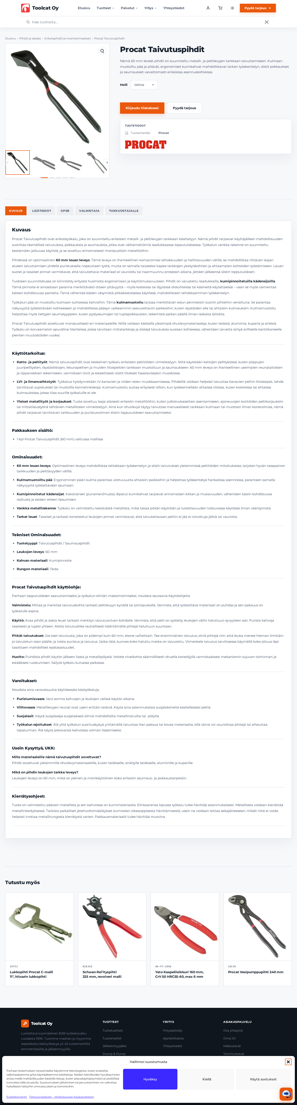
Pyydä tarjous (255, 8)
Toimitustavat (233, 1054)
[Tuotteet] (220, 8)
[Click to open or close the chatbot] (286, 1094)
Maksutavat (232, 1046)
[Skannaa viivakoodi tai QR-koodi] (266, 22)
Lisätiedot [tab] (41, 210)
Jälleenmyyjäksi (115, 1046)
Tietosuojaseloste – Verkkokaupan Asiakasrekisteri (61, 1096)
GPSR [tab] (65, 210)
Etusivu (84, 8)
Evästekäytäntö (17, 1096)
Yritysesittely (172, 1030)
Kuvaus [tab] (16, 210)
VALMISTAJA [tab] (89, 210)
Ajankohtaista (173, 1038)
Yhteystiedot (173, 8)
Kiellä (206, 1079)
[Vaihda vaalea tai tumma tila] (232, 8)
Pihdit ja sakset (30, 38)
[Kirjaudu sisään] (208, 8)
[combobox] (146, 22)
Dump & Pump (114, 1054)
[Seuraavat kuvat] (107, 162)
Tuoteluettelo (113, 1030)
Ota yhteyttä (233, 1030)
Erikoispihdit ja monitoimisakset (67, 38)
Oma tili (229, 1038)
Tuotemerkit (112, 1038)
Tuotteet (104, 8)
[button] (288, 1062)
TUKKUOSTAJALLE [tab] (124, 210)
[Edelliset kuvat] (7, 162)
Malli (123, 85)
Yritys (148, 8)
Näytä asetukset (263, 1079)
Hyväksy (150, 1079)
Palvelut (127, 8)
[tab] (44, 177)
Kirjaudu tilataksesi (142, 108)
